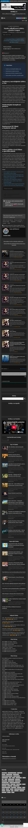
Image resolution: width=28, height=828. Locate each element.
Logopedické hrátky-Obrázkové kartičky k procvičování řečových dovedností (16, 545)
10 (3, 812)
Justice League (9, 226)
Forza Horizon (10, 694)
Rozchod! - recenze (11, 648)
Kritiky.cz (14, 12)
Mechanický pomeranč (12, 650)
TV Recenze (8, 790)
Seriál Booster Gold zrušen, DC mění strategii (17, 274)
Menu (4, 18)
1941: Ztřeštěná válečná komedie (15, 446)
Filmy (10, 777)
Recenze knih (10, 786)
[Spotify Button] (24, 18)
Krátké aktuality (11, 781)
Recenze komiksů (16, 786)
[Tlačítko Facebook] (18, 18)
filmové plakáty (17, 225)
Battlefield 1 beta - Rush (11, 704)
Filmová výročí (16, 774)
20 (14, 814)
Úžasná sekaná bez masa (12, 683)
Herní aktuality (18, 777)
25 (6, 817)
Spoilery (11, 789)
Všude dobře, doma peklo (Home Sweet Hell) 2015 (12, 621)
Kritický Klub (4, 781)
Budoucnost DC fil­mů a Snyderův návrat (14, 73)
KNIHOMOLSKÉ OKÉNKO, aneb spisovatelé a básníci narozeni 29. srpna (15, 553)
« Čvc (3, 821)
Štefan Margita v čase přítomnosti (16, 577)
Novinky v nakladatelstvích (15, 782)
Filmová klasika (9, 774)
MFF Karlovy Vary (5, 782)
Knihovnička (17, 779)
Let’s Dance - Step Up (11, 641)
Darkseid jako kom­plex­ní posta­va (12, 71)
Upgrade (19, 720)
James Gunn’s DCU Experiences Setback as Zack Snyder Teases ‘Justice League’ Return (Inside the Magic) (13, 181)
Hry (2, 779)
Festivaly (3, 774)
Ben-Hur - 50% (10, 661)
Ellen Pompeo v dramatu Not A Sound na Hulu (13, 593)
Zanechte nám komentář (21, 32)
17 (3, 814)
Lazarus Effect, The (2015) (12, 689)
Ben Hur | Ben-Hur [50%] (12, 663)
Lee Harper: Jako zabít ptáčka (12, 690)
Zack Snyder (22, 226)
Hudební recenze (11, 779)
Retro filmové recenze (17, 326)
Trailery (3, 790)
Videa (12, 790)
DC (13, 225)
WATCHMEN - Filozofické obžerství (15, 320)
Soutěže (3, 789)
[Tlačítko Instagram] (21, 18)
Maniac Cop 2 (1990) (11, 701)
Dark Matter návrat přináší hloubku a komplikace (14, 588)
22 (20, 814)
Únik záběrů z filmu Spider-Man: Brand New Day (18, 297)
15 (20, 812)
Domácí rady (19, 772)
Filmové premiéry (16, 776)
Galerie (13, 777)
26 (10, 817)
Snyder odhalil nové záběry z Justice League (14, 29)
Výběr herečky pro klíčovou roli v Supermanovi (17, 309)
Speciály (7, 789)
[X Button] (17, 18)
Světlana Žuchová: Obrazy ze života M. (15, 676)
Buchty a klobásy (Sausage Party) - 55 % (15, 665)
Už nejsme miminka (11, 662)
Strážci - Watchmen (13, 331)
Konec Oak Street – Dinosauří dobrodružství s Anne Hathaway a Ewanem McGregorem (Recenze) (16, 502)
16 (24, 812)
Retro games (13, 787)
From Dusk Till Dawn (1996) (13, 696)
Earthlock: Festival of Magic (12, 693)
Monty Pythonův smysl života (15, 493)
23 (24, 814)
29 (20, 817)
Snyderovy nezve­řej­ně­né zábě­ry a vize (13, 69)
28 (17, 817)
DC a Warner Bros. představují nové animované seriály (17, 286)
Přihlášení (23, 368)
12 (10, 812)
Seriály (23, 787)
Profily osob (13, 784)
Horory (24, 777)
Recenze (23, 784)
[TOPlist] (4, 797)
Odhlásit (8, 736)
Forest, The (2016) (11, 672)
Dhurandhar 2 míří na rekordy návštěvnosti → (14, 241)
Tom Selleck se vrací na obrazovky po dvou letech (13, 572)
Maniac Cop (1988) (10, 700)
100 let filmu (4, 772)
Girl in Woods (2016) (11, 677)
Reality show (19, 784)
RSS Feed (4, 741)
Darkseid (10, 225)
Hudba (6, 779)
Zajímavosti (16, 351)
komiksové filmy (15, 226)
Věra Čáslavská (10, 687)
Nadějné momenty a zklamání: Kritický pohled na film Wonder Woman (17, 357)
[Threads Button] (20, 18)
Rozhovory (19, 787)
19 (10, 814)
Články (13, 792)
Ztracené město (10, 644)
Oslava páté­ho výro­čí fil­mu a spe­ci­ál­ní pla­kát (14, 75)
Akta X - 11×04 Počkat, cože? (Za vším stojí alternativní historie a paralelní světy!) (13, 719)
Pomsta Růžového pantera (13, 714)
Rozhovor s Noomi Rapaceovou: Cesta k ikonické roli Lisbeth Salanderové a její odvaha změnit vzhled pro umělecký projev (13, 634)
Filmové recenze (5, 777)
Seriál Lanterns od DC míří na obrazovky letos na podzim (18, 263)
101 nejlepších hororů (12, 772)
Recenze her (4, 786)
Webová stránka (7, 235)
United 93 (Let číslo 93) (12, 643)
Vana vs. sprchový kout (12, 703)
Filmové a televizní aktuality (14, 26)
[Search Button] (26, 18)
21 (17, 814)
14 (17, 812)
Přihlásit (4, 736)
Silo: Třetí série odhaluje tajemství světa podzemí (13, 583)
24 (3, 817)
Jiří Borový (5, 32)
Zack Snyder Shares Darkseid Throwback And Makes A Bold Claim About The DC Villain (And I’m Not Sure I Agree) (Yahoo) (14, 176)
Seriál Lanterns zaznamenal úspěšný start (17, 251)
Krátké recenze (17, 781)
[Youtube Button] (23, 18)
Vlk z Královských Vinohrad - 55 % (14, 682)
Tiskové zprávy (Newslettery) (19, 789)
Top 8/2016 (8, 692)
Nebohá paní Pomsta (11, 651)
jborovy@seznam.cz (11, 758)
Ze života (8, 792)
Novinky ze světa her (5, 784)
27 (13, 817)
